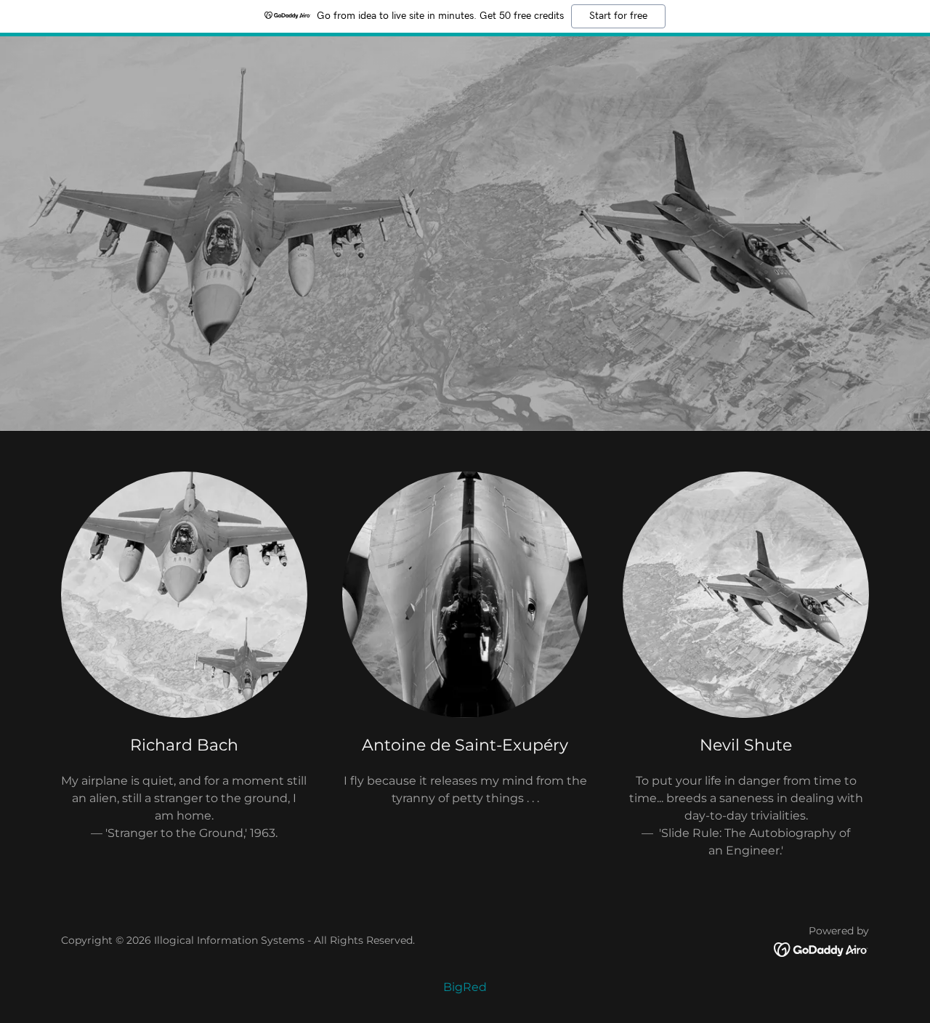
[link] (821, 948)
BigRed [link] (465, 987)
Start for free (618, 16)
